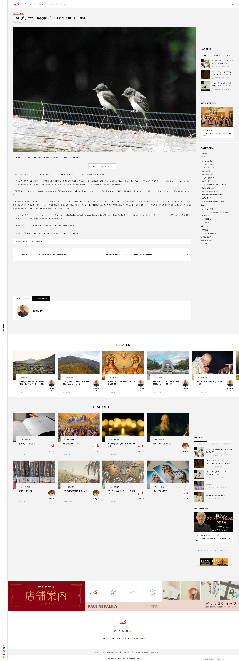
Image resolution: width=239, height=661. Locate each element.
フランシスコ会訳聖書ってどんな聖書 (215, 212)
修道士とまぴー (207, 216)
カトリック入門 (207, 209)
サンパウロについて (94, 652)
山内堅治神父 (25, 241)
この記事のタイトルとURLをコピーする (102, 166)
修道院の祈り (225, 66)
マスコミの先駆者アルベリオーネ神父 (215, 184)
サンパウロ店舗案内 (209, 233)
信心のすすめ (206, 198)
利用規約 (145, 652)
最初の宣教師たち (208, 188)
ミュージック (206, 222)
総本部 (138, 652)
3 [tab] (218, 125)
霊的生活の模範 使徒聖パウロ (212, 191)
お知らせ (204, 153)
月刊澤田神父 (206, 219)
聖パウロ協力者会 (207, 240)
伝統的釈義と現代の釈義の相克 (212, 194)
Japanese (210, 659)
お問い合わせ (154, 652)
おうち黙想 (206, 171)
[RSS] (4, 657)
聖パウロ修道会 (206, 237)
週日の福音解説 (207, 174)
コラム (203, 157)
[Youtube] (4, 654)
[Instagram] (4, 645)
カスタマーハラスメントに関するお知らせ (211, 550)
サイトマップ (205, 244)
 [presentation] (231, 345)
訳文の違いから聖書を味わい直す (213, 201)
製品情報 (205, 230)
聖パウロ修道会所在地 (126, 652)
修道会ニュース (219, 498)
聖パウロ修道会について (110, 652)
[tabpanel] (217, 122)
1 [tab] (215, 125)
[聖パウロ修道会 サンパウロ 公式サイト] (17, 4)
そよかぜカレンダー (209, 168)
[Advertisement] (69, 278)
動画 (202, 205)
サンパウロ (204, 226)
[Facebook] (4, 651)
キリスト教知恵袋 (208, 178)
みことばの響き (38, 241)
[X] (4, 648)
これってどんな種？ (209, 164)
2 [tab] (217, 125)
